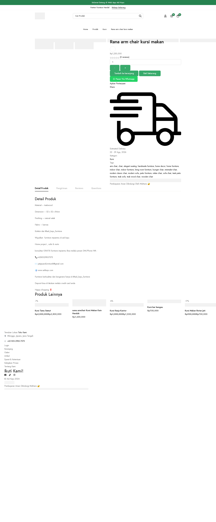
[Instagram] (14, 375)
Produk (95, 29)
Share (112, 87)
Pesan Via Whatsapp (125, 79)
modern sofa (133, 173)
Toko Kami (22, 332)
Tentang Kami (10, 366)
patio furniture (146, 173)
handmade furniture (146, 166)
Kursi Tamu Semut (43, 310)
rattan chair (157, 173)
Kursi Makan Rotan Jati (195, 310)
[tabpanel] (108, 244)
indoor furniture (127, 169)
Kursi (104, 29)
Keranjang (8, 348)
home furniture (173, 166)
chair (120, 166)
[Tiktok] (10, 375)
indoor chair (115, 169)
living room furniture (143, 169)
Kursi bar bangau (155, 307)
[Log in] (165, 16)
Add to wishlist (113, 49)
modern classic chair (118, 173)
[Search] (140, 16)
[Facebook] (5, 375)
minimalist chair (171, 169)
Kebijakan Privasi (11, 363)
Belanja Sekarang (119, 7)
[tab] (41, 188)
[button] (124, 79)
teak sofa (122, 176)
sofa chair (167, 173)
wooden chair (147, 176)
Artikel (7, 356)
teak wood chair (133, 176)
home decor (160, 166)
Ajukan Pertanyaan (118, 83)
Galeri (7, 352)
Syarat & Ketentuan (12, 359)
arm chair (113, 166)
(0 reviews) (124, 57)
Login (6, 345)
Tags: (112, 162)
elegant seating (130, 166)
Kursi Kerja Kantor (118, 310)
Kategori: (114, 155)
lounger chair (158, 169)
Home (85, 29)
